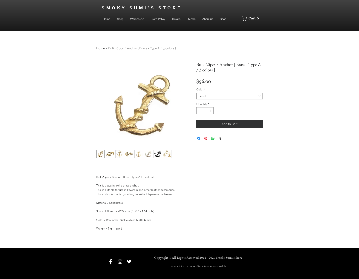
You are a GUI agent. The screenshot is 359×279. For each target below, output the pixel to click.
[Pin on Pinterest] (206, 138)
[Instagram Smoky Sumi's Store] (120, 261)
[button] (252, 18)
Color (200, 89)
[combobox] (229, 96)
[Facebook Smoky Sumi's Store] (111, 261)
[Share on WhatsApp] (213, 138)
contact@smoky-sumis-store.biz (206, 266)
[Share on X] (220, 138)
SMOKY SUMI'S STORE (142, 7)
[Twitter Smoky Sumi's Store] (129, 261)
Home (100, 48)
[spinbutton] (205, 110)
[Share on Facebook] (199, 138)
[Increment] (210, 110)
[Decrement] (199, 110)
